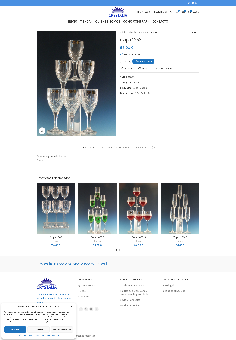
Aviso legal (55, 335)
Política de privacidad (42, 335)
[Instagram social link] (189, 3)
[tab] (89, 146)
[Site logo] (118, 11)
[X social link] (138, 93)
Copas (142, 32)
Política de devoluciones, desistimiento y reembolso (134, 292)
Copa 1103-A (180, 237)
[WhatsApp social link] (196, 3)
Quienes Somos (87, 285)
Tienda (133, 32)
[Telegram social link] (148, 93)
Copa (135, 87)
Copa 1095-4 (138, 237)
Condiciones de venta (132, 285)
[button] (71, 306)
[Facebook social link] (186, 3)
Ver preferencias (62, 329)
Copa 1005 (56, 237)
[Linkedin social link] (145, 93)
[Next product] (198, 32)
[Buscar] (171, 12)
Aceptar (15, 329)
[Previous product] (192, 32)
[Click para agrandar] (42, 130)
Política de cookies (25, 335)
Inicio (123, 32)
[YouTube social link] (193, 3)
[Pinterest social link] (142, 93)
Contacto (83, 296)
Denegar (38, 329)
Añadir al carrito (143, 61)
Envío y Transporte (130, 299)
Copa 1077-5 (97, 237)
